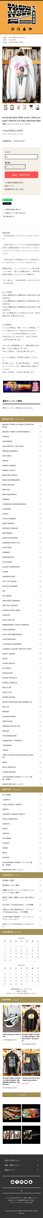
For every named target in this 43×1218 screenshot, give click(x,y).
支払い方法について (17, 1198)
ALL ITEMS (12, 39)
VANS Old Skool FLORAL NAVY (12, 1035)
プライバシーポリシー (17, 1202)
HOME (5, 37)
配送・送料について (30, 1198)
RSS (26, 1202)
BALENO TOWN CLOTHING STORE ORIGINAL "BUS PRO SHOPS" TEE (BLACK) (31, 1038)
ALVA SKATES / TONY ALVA (17, 37)
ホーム (8, 1198)
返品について (9, 186)
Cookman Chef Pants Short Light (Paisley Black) (31, 1079)
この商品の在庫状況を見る (14, 183)
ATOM (30, 1202)
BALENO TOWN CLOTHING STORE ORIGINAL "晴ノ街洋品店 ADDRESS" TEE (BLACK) (11, 1081)
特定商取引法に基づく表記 (14, 189)
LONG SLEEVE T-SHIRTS (16, 42)
